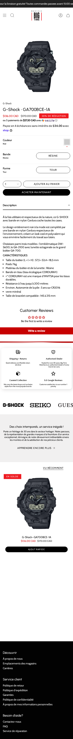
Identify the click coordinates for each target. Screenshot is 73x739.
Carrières (8, 668)
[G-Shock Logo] (13, 405)
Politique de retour (13, 685)
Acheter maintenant (36, 192)
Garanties (8, 694)
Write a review (36, 330)
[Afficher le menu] (4, 15)
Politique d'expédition (15, 690)
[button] (12, 15)
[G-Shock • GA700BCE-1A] (36, 503)
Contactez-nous (12, 721)
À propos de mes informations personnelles (27, 704)
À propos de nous (13, 658)
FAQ (5, 726)
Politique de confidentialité (18, 699)
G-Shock (7, 103)
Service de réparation (15, 731)
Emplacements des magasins (19, 663)
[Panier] (68, 15)
